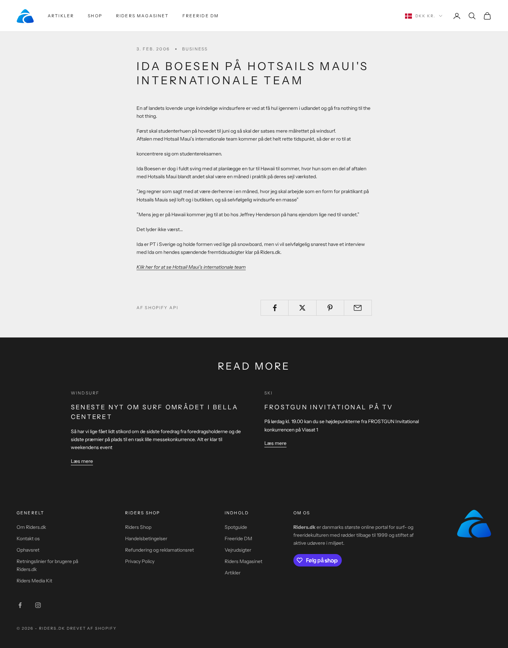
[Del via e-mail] (357, 307)
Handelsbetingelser (146, 538)
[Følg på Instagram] (38, 605)
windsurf (85, 393)
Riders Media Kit (34, 581)
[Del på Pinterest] (330, 307)
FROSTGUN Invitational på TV (328, 407)
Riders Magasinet (142, 15)
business (195, 48)
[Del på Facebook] (274, 307)
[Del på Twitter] (302, 307)
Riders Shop (138, 527)
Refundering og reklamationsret (159, 550)
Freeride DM (200, 15)
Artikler (61, 15)
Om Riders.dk (31, 527)
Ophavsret (28, 550)
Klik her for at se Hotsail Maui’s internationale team (191, 267)
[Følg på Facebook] (20, 605)
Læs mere (82, 461)
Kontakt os (28, 538)
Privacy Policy (139, 561)
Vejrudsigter (238, 550)
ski (268, 393)
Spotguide (236, 527)
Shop (95, 15)
